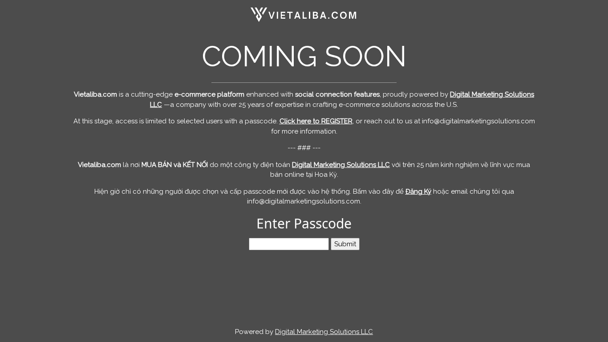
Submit (345, 244)
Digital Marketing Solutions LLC (324, 332)
